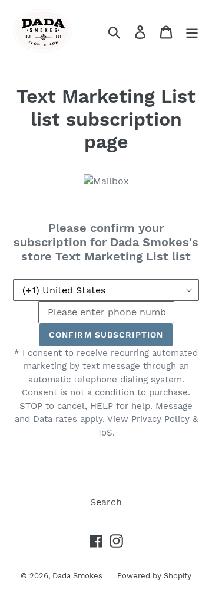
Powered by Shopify (154, 575)
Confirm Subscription (106, 334)
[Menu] (192, 32)
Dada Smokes (77, 575)
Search (106, 502)
